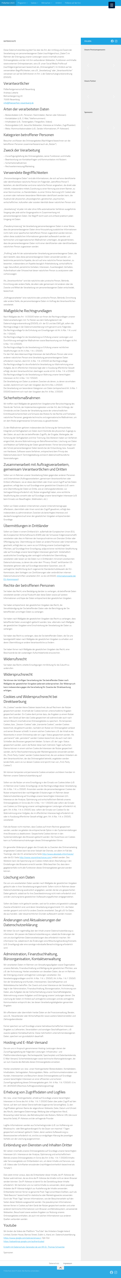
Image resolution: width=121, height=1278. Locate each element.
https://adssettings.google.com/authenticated (24, 1241)
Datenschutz (54, 1263)
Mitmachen (45, 3)
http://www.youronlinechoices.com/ (35, 857)
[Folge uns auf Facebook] (112, 41)
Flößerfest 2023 (8, 3)
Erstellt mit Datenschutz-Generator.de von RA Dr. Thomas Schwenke (34, 1247)
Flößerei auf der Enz (73, 3)
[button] (88, 65)
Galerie (33, 3)
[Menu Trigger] (111, 5)
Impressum (67, 1263)
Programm (22, 3)
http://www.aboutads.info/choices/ (58, 854)
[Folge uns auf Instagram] (116, 41)
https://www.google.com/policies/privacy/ (22, 1238)
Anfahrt (59, 3)
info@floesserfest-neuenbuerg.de (19, 103)
